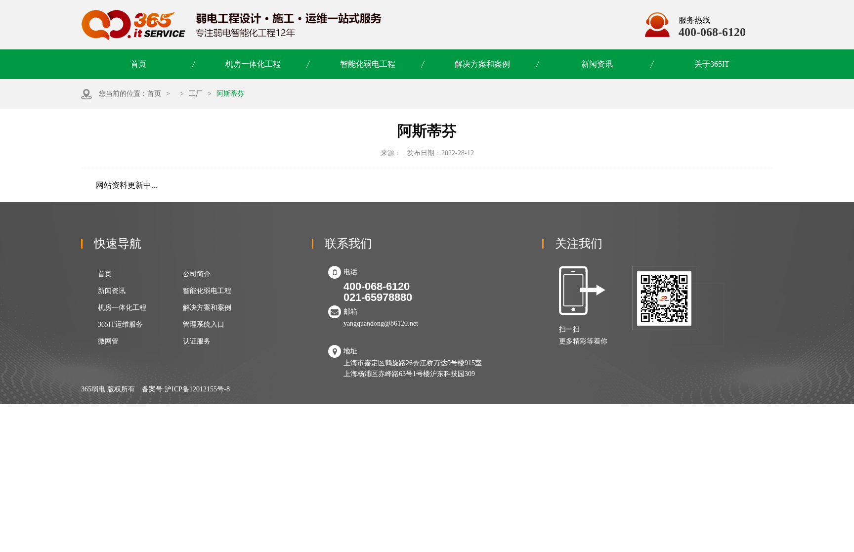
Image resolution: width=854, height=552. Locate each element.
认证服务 (197, 341)
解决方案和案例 (482, 64)
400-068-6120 (712, 32)
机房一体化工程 (253, 64)
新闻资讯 (597, 64)
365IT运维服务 (120, 324)
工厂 (196, 93)
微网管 (108, 341)
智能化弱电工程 (367, 64)
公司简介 (197, 274)
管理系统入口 (203, 324)
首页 (138, 64)
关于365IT (711, 64)
